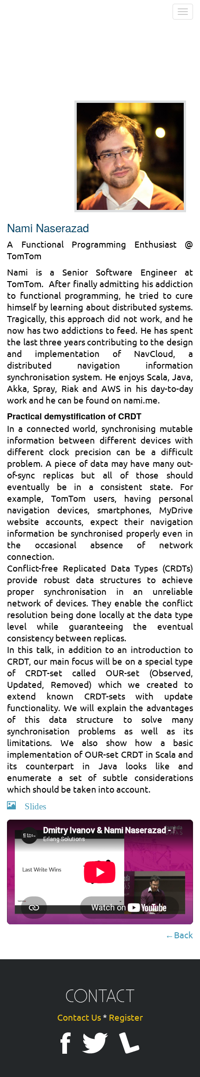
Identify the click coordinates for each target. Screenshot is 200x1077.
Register (126, 1017)
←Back (179, 934)
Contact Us (79, 1017)
